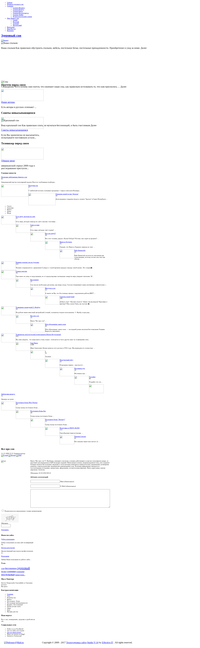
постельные (8, 574)
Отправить (5, 530)
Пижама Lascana (80, 436)
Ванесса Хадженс (66, 242)
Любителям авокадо (8, 394)
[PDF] (19, 455)
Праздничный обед (66, 360)
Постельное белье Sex (38, 411)
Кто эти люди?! (50, 233)
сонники (11, 571)
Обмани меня (8, 160)
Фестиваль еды (79, 368)
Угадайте (92, 377)
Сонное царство (21, 271)
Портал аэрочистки (8, 548)
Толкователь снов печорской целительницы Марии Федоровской (38, 334)
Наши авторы (8, 102)
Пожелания (5, 556)
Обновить (4, 523)
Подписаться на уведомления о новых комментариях (23, 511)
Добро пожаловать (7, 539)
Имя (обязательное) (67, 481)
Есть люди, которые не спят (25, 216)
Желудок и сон (50, 288)
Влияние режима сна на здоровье (27, 262)
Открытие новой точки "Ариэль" (67, 194)
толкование (20, 572)
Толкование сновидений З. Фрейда (28, 307)
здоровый (23, 568)
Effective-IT (107, 642)
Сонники (10, 594)
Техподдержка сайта (76, 642)
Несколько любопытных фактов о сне (14, 177)
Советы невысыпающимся (14, 130)
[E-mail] (4, 455)
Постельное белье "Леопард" (55, 419)
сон (3, 568)
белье (3, 571)
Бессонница (34, 280)
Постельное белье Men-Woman (26, 402)
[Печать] (12, 455)
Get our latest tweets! (14, 632)
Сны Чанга (34, 343)
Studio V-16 (92, 642)
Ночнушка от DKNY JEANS (70, 428)
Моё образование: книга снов (55, 324)
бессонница (11, 568)
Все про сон (34, 316)
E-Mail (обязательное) (68, 486)
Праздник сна (33, 185)
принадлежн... (20, 575)
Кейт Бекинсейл (79, 250)
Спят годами (34, 225)
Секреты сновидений (67, 296)
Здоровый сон (11, 35)
